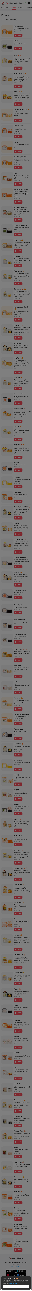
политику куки (13, 1283)
